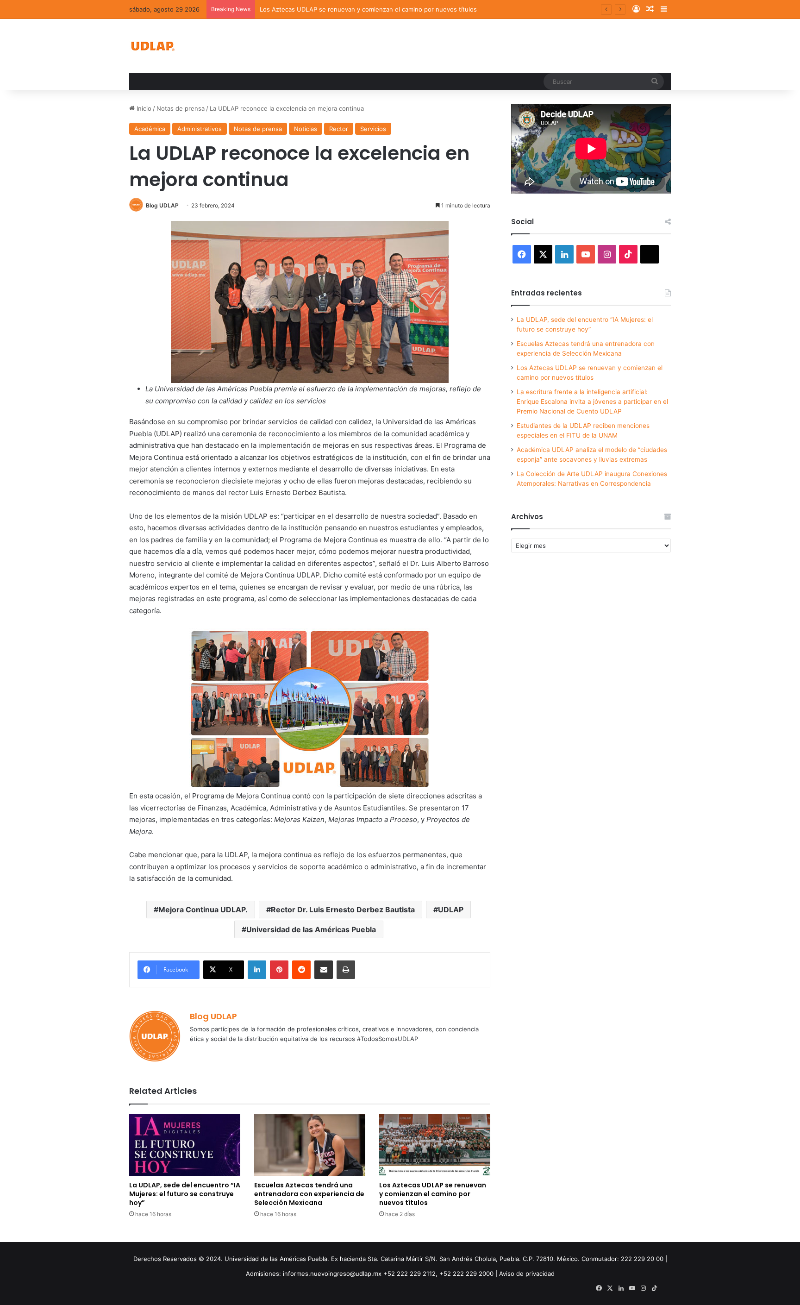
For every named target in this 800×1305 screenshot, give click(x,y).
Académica (149, 128)
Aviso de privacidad (527, 1273)
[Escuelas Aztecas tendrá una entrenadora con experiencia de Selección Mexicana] (309, 1145)
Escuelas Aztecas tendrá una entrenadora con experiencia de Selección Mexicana (309, 1193)
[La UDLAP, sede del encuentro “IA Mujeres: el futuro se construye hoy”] (184, 1145)
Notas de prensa (180, 108)
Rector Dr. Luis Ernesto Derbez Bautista (343, 909)
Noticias (305, 128)
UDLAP (450, 909)
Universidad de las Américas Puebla (311, 929)
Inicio (143, 108)
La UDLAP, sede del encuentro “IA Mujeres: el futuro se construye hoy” (184, 1193)
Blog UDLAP (162, 205)
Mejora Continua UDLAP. (203, 909)
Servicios (373, 128)
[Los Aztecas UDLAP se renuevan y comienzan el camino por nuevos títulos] (434, 1145)
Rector (338, 128)
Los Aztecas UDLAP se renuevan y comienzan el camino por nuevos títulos (368, 9)
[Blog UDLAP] (152, 46)
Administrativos (199, 128)
